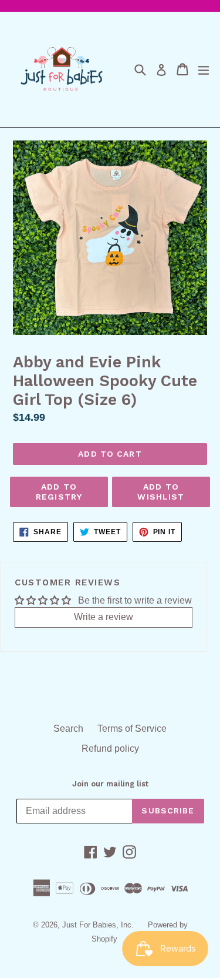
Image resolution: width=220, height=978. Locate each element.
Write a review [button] (103, 617)
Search (68, 729)
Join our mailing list (110, 783)
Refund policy (110, 748)
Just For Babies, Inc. (98, 924)
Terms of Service (132, 729)
